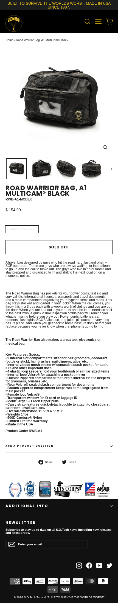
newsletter (20, 522)
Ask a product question (29, 445)
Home (9, 40)
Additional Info (27, 505)
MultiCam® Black (22, 229)
